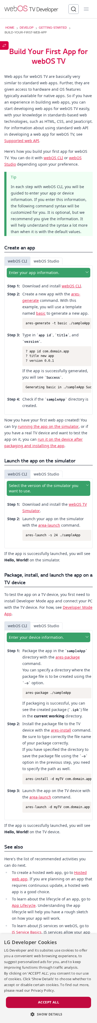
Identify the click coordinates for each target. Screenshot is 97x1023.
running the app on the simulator (48, 426)
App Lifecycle (24, 905)
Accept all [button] (48, 1002)
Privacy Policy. (43, 990)
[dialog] (48, 978)
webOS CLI (53, 157)
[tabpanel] (48, 340)
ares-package (68, 657)
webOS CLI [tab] (17, 261)
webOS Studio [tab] (46, 261)
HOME (9, 27)
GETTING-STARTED (53, 27)
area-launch (49, 525)
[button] (48, 1014)
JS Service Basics (26, 932)
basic (41, 313)
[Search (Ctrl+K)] (73, 9)
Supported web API (21, 140)
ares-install (61, 730)
